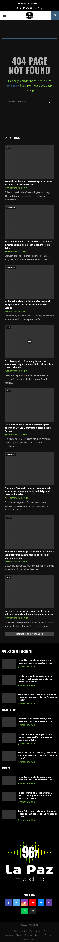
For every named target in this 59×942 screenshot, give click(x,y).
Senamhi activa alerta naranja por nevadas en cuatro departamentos (28, 183)
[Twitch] (49, 902)
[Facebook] (8, 902)
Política (47, 931)
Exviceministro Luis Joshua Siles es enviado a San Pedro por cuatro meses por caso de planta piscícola (29, 555)
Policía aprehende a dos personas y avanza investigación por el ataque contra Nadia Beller (28, 245)
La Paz (9, 518)
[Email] (41, 902)
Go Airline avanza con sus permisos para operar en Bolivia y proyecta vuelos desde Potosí (28, 428)
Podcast (38, 935)
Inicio (9, 931)
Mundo (19, 935)
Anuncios (22, 4)
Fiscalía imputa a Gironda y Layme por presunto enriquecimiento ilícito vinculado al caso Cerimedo (29, 364)
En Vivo (48, 935)
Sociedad (9, 935)
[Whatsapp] (24, 911)
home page (12, 85)
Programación (28, 939)
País (8, 147)
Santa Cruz (11, 208)
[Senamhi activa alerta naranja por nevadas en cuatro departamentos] (29, 162)
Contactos (32, 4)
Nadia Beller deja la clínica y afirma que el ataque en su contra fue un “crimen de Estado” (27, 304)
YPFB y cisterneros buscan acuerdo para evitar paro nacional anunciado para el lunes (29, 613)
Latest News (12, 138)
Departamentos (20, 931)
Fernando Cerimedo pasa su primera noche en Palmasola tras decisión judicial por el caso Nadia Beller (28, 491)
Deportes (28, 935)
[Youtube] (32, 902)
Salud (38, 931)
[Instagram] (24, 902)
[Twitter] (16, 902)
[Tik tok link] (42, 8)
